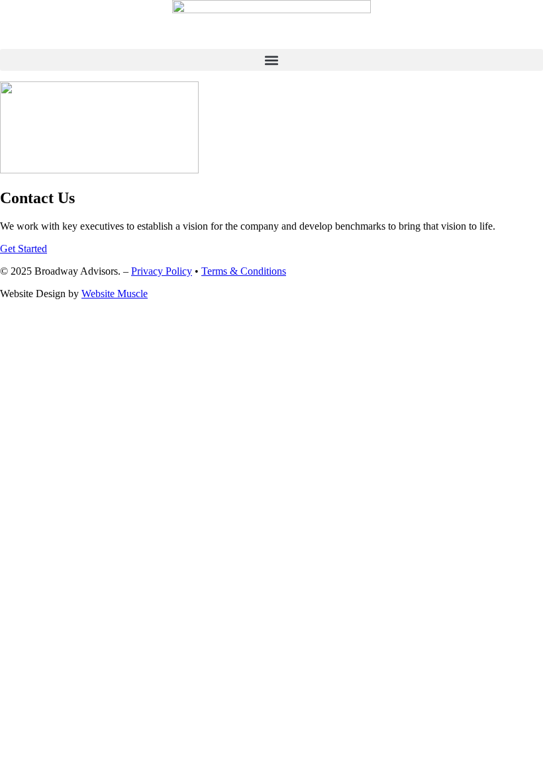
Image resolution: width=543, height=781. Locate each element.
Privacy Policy (161, 271)
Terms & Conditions (243, 271)
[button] (271, 60)
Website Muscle (114, 293)
